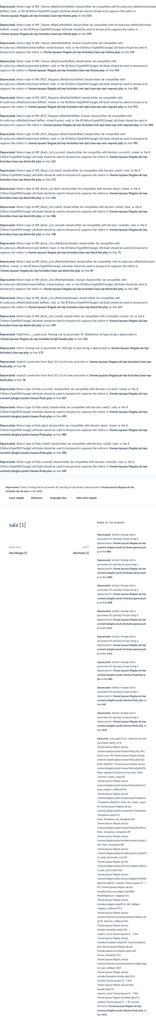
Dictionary (37, 498)
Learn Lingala (16, 498)
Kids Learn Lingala (87, 498)
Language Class (58, 498)
